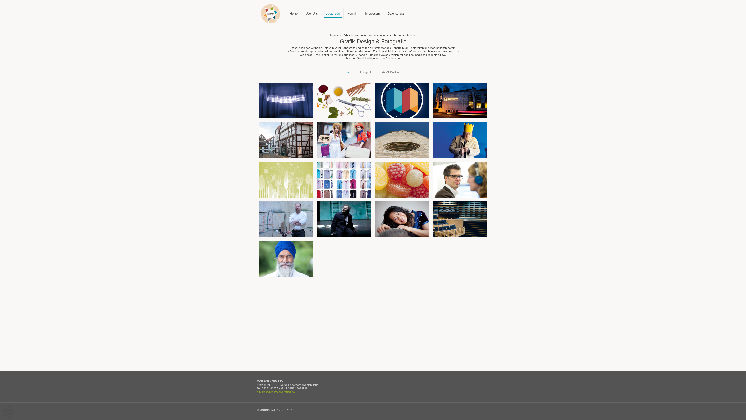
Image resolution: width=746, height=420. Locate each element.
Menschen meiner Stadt (280, 247)
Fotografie (366, 72)
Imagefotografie (449, 168)
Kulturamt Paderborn (394, 89)
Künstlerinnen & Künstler (397, 207)
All (348, 72)
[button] (8, 411)
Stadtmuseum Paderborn (455, 89)
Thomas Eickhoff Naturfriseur (342, 89)
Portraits (270, 207)
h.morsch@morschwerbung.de (276, 391)
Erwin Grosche (448, 128)
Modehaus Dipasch (335, 168)
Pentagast (271, 168)
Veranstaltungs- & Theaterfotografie (334, 209)
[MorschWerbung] (270, 13)
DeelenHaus (272, 128)
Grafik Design (390, 72)
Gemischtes (388, 168)
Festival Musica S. (276, 89)
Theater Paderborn (334, 128)
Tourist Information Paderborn (401, 128)
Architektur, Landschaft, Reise (459, 207)
